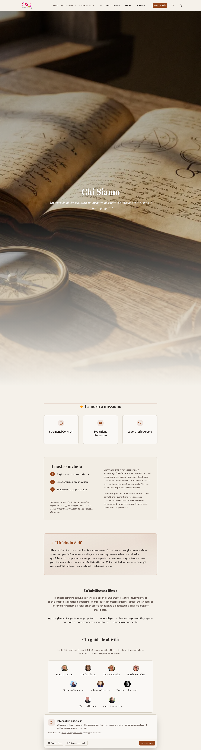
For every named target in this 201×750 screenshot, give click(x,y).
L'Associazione (67, 5)
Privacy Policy (67, 733)
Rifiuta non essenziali (76, 743)
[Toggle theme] (181, 5)
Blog (128, 5)
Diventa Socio (160, 5)
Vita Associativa (110, 5)
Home (55, 5)
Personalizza (56, 743)
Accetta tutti (147, 743)
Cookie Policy (78, 733)
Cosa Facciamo (85, 5)
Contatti (141, 5)
